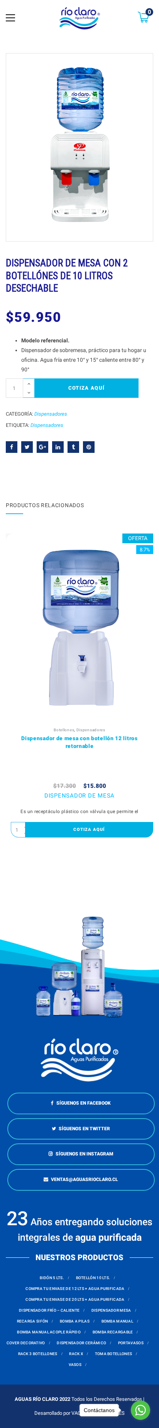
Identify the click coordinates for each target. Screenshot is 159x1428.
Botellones (64, 730)
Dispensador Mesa (111, 1310)
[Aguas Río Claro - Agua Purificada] (79, 18)
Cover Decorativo (26, 1343)
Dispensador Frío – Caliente (49, 1310)
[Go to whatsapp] (140, 1410)
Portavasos (131, 1343)
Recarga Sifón (32, 1321)
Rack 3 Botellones (38, 1354)
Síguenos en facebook (83, 1103)
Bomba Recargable (113, 1332)
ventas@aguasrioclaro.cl (84, 1179)
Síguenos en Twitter (84, 1128)
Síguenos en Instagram (84, 1154)
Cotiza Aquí (86, 388)
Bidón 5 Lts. (52, 1278)
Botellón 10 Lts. (93, 1278)
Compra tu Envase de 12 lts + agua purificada (74, 1288)
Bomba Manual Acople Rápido (49, 1332)
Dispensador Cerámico (81, 1343)
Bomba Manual (117, 1321)
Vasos (75, 1364)
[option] (79, 147)
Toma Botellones (113, 1354)
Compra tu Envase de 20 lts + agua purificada (74, 1299)
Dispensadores (50, 414)
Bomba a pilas (75, 1321)
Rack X (76, 1354)
